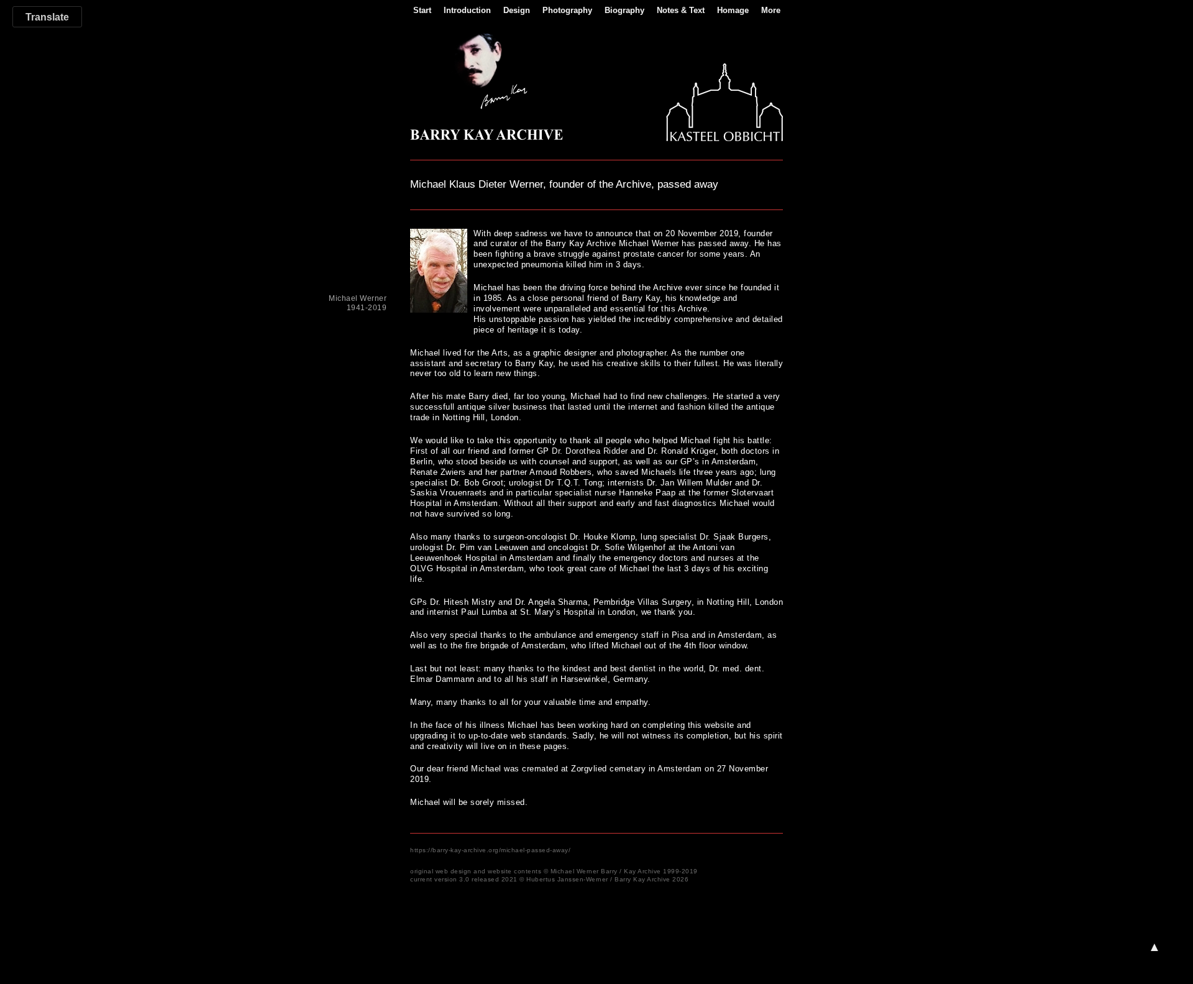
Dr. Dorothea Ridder (590, 451)
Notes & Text (681, 10)
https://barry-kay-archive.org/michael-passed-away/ (490, 850)
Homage (733, 10)
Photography (567, 10)
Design (516, 10)
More (770, 10)
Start (422, 10)
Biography (624, 10)
